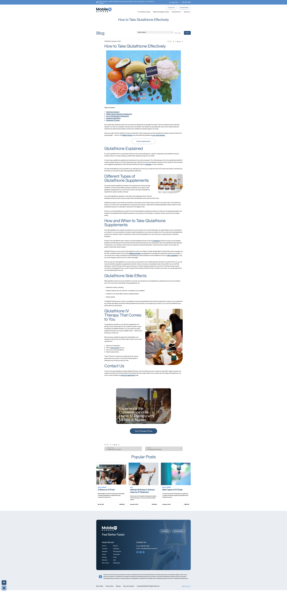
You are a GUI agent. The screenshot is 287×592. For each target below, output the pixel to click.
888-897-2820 (186, 2)
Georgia (104, 557)
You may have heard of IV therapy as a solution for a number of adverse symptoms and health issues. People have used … (175, 495)
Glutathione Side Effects (113, 118)
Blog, (99, 487)
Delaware (104, 551)
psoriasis (148, 164)
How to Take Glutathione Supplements (117, 116)
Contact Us (171, 7)
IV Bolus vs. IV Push (106, 489)
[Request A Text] (4, 582)
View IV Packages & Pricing (143, 431)
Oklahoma (116, 548)
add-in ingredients (172, 255)
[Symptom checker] (4, 588)
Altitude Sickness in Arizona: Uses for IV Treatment (142, 490)
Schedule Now (184, 7)
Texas (115, 557)
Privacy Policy (109, 586)
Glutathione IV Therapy (113, 120)
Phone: (142, 546)
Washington (116, 563)
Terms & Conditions (128, 586)
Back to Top (185, 586)
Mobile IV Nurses (127, 135)
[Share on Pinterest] (182, 41)
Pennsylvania (117, 551)
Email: (146, 548)
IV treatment (156, 240)
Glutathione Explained (112, 112)
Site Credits (99, 586)
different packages (135, 253)
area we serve (115, 348)
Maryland (104, 560)
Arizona (104, 545)
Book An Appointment (143, 141)
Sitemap (118, 586)
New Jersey (105, 563)
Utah (114, 560)
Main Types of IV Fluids (172, 489)
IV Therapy (103, 487)
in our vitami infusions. (158, 135)
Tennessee (116, 554)
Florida (104, 554)
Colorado (104, 548)
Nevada (115, 545)
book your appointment (128, 375)
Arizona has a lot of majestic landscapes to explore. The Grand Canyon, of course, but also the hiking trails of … (143, 497)
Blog (131, 487)
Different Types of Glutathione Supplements (119, 114)
